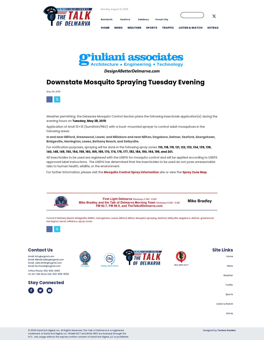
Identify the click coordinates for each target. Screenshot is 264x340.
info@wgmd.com (45, 256)
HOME (105, 28)
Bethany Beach (65, 218)
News (230, 265)
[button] (214, 16)
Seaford (162, 218)
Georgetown (103, 218)
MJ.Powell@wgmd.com (48, 266)
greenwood (206, 218)
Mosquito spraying (146, 218)
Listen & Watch (224, 303)
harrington (52, 221)
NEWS (118, 28)
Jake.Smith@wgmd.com (48, 262)
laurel (62, 221)
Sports (151, 28)
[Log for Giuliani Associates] (132, 61)
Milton (131, 218)
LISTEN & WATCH (191, 28)
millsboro (72, 221)
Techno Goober (226, 330)
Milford (123, 218)
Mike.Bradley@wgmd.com (49, 259)
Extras (229, 313)
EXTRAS (212, 28)
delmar (195, 218)
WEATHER (134, 28)
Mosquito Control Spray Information (131, 172)
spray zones (85, 221)
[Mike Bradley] (132, 201)
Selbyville (173, 218)
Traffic (229, 284)
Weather (228, 275)
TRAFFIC (168, 28)
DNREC (91, 218)
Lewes (114, 218)
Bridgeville (81, 218)
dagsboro (184, 218)
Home (229, 256)
